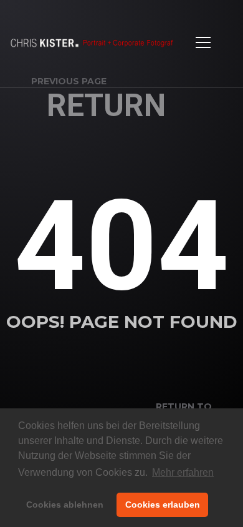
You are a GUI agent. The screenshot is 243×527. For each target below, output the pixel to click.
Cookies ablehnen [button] (64, 505)
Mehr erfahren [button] (183, 472)
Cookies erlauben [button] (162, 505)
